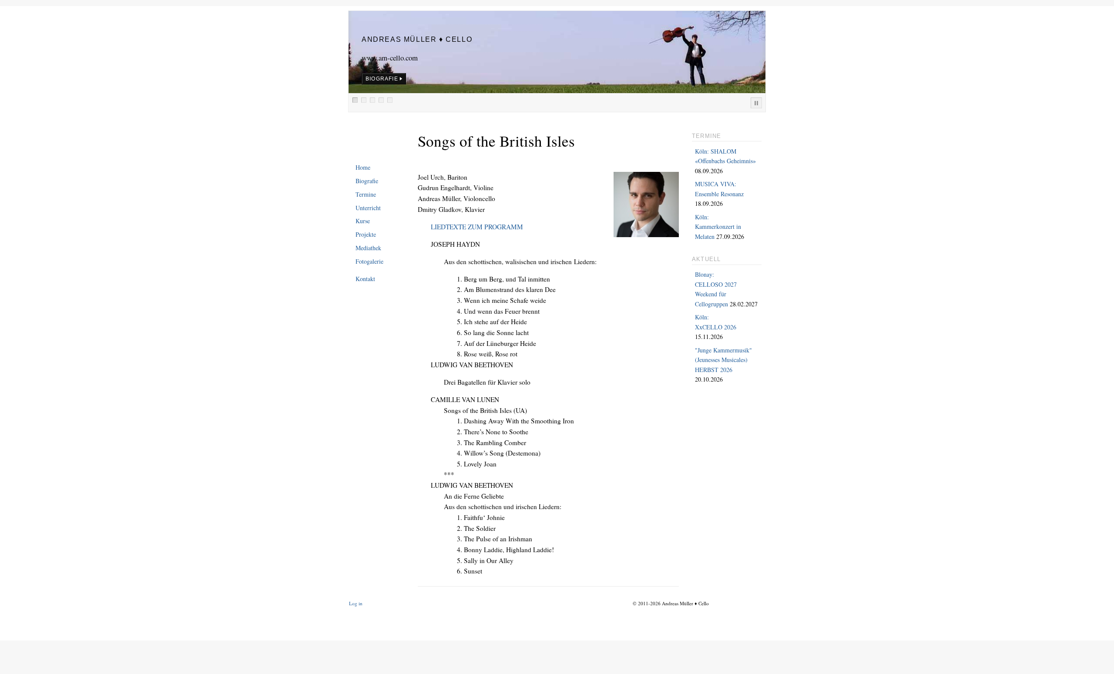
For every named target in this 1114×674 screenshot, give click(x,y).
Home (363, 167)
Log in (355, 603)
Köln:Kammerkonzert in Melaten (718, 227)
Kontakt (365, 279)
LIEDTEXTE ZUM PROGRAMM (477, 226)
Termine (366, 194)
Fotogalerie (369, 261)
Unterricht (368, 208)
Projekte (366, 234)
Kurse (363, 221)
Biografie (367, 181)
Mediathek (368, 248)
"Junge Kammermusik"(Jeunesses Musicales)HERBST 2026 (723, 360)
